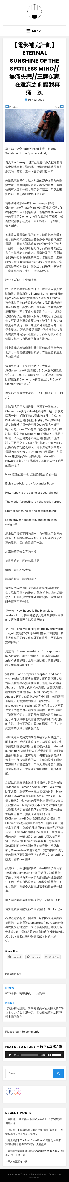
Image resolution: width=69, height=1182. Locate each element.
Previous (13, 107)
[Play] (10, 1055)
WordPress (34, 1177)
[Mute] (49, 1055)
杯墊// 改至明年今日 (16, 1161)
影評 (19, 973)
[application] (34, 1054)
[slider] (57, 1054)
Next (57, 107)
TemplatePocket (39, 1174)
